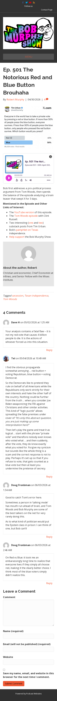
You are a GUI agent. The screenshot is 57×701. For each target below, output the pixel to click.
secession (17, 295)
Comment (9, 597)
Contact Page (46, 9)
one (31, 222)
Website (8, 657)
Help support (16, 236)
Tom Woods (10, 299)
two (41, 222)
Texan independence (36, 295)
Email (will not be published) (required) (26, 644)
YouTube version (24, 212)
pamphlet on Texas (27, 229)
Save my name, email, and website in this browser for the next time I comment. (28, 675)
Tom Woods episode (26, 215)
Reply (49, 350)
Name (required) (13, 631)
